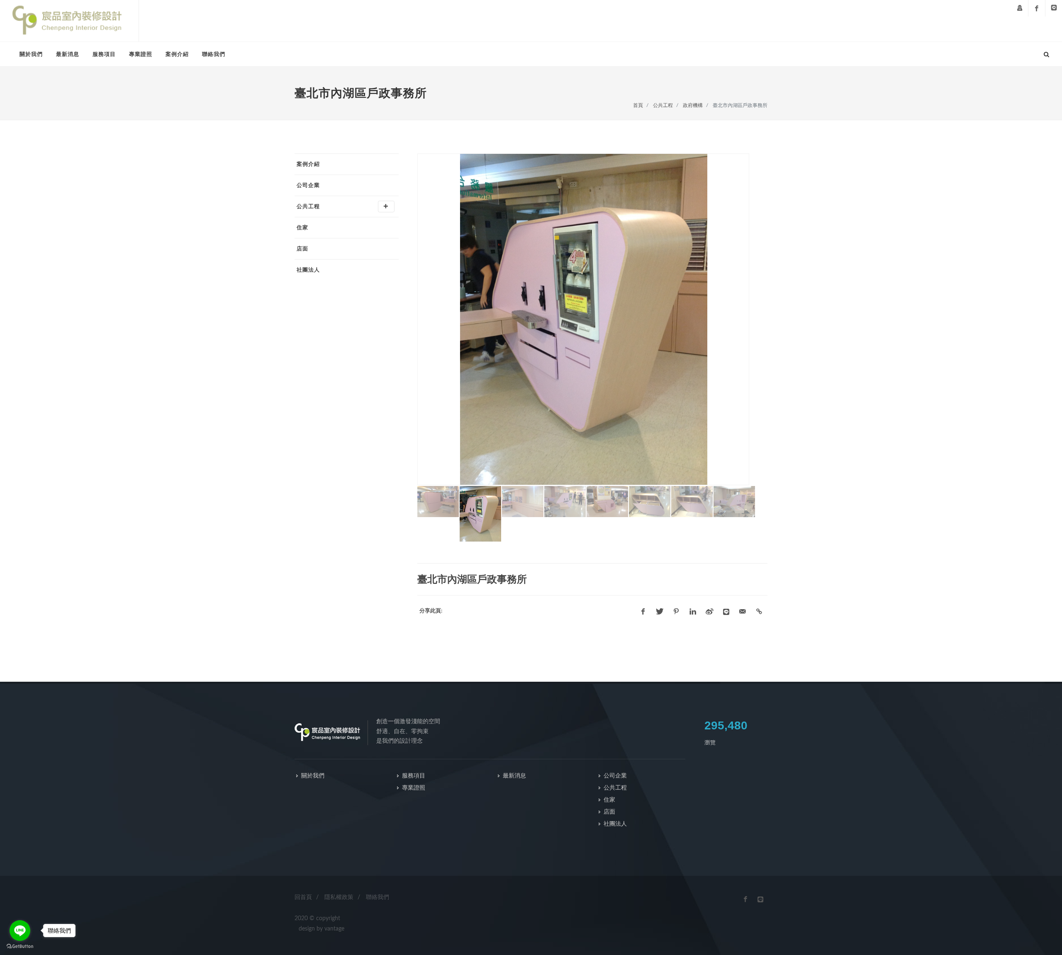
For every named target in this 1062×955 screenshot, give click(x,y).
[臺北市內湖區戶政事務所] (594, 319)
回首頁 (303, 897)
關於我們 (31, 54)
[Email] (742, 611)
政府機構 (693, 105)
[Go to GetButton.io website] (20, 946)
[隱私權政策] (1019, 8)
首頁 (638, 105)
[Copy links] (759, 611)
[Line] (1053, 8)
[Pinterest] (676, 611)
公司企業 (308, 185)
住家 (302, 227)
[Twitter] (659, 611)
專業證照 (140, 54)
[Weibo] (709, 611)
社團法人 (308, 270)
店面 (302, 248)
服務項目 (104, 54)
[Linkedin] (692, 611)
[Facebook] (1036, 8)
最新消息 (67, 54)
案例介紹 (177, 54)
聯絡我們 (213, 54)
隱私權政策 (338, 897)
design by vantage (321, 929)
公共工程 (663, 105)
